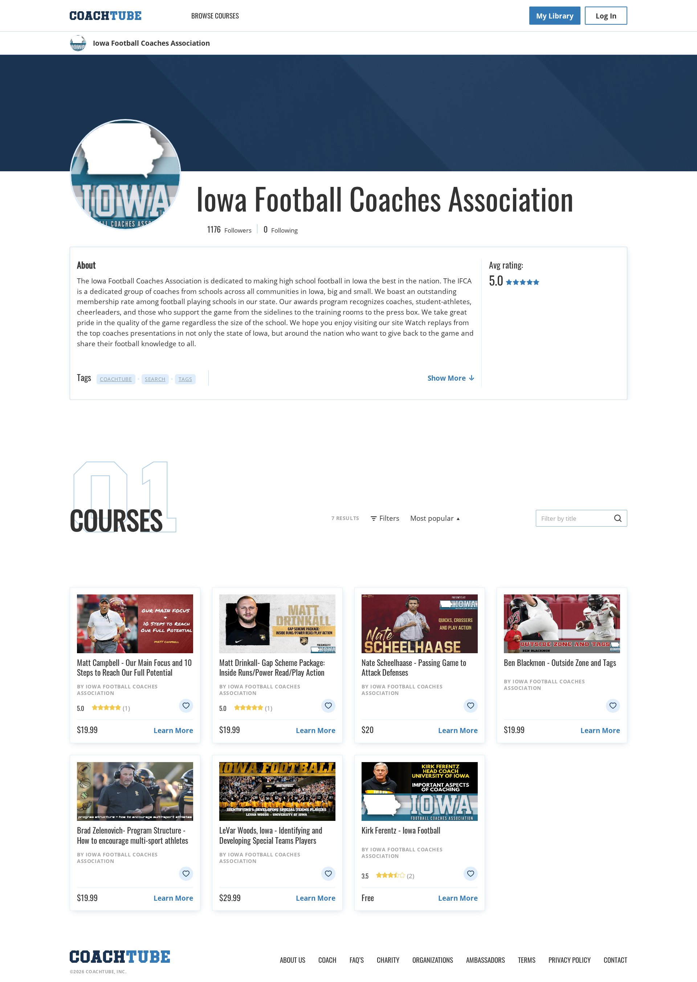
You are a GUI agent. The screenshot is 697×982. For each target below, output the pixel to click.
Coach (327, 959)
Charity (388, 959)
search (155, 379)
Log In (606, 16)
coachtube (116, 379)
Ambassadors (485, 959)
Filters (389, 518)
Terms (526, 959)
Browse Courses (215, 15)
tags (185, 379)
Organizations (432, 959)
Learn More (173, 730)
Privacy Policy (570, 959)
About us (292, 959)
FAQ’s (357, 959)
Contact (615, 959)
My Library (555, 16)
